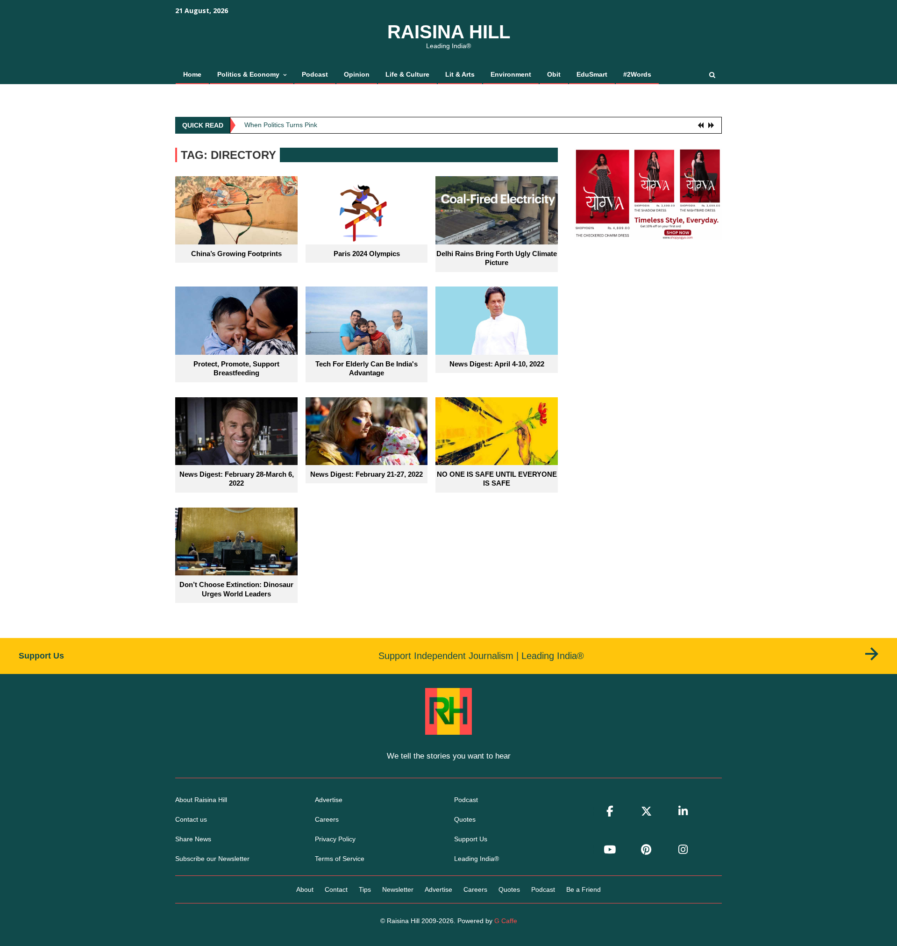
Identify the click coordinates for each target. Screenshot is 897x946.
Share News (193, 839)
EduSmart (592, 74)
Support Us (470, 839)
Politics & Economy (248, 74)
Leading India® (476, 858)
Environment (511, 74)
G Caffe (505, 920)
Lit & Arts (460, 74)
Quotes (465, 819)
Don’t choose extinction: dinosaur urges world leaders (236, 589)
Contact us (191, 819)
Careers (327, 819)
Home (192, 74)
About (304, 889)
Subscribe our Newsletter (212, 858)
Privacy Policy (335, 839)
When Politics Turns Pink (280, 122)
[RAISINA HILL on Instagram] (683, 849)
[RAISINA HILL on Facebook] (609, 811)
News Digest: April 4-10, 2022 (496, 364)
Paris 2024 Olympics (367, 254)
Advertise (328, 799)
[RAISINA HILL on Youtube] (609, 849)
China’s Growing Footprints (236, 254)
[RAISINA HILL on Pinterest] (646, 849)
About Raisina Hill (201, 799)
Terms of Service (339, 858)
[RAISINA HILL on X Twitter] (646, 811)
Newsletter (397, 889)
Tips (365, 889)
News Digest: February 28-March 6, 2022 (236, 478)
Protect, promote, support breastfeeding (236, 368)
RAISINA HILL (448, 32)
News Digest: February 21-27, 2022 (366, 474)
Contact (336, 889)
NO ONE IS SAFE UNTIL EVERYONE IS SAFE (497, 478)
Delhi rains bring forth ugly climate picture (496, 258)
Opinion (357, 74)
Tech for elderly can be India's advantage (366, 368)
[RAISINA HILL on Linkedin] (683, 811)
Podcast (315, 74)
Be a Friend (583, 889)
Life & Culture (407, 74)
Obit (554, 74)
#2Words (637, 74)
